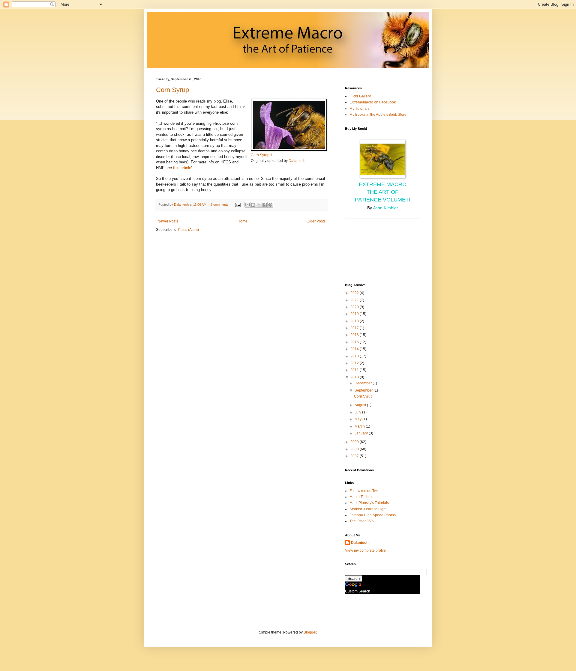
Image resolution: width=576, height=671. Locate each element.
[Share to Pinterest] (270, 205)
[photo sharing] (289, 149)
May (358, 419)
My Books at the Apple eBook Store (378, 114)
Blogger (310, 632)
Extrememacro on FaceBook (373, 102)
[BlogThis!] (253, 205)
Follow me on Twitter (366, 491)
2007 (355, 456)
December (364, 383)
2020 (355, 307)
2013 (355, 356)
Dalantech (297, 161)
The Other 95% (362, 521)
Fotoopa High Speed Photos (373, 515)
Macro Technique (364, 497)
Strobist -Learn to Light (368, 509)
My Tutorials (359, 108)
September (364, 390)
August (361, 405)
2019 (355, 314)
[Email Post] (238, 204)
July (358, 412)
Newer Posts (168, 221)
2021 (355, 300)
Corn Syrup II (261, 155)
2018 (355, 321)
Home (243, 221)
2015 (355, 342)
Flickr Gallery (360, 96)
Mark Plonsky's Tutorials (369, 503)
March (360, 426)
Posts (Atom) (188, 230)
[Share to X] (259, 205)
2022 (355, 293)
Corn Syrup (172, 90)
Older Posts (316, 221)
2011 (355, 370)
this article (182, 168)
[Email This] (247, 205)
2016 (355, 335)
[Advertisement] (372, 250)
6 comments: (220, 204)
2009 (355, 442)
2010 (355, 377)
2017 (355, 328)
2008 (355, 449)
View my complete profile (365, 550)
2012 (355, 363)
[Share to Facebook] (265, 205)
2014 (355, 349)
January (362, 433)
